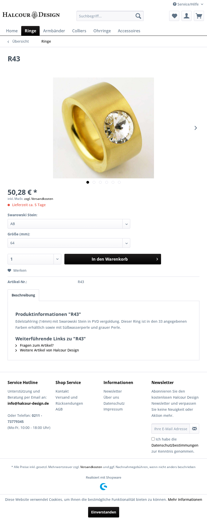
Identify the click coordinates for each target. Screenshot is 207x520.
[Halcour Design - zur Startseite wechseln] (31, 17)
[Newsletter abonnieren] (194, 429)
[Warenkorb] (199, 16)
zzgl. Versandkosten (38, 199)
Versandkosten (91, 467)
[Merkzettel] (174, 16)
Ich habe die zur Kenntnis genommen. (174, 445)
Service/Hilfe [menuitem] (188, 4)
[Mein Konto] (187, 16)
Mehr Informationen (185, 499)
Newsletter (113, 391)
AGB (59, 409)
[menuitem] (110, 16)
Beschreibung (23, 295)
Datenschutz (114, 403)
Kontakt (62, 391)
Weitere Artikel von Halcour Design (49, 350)
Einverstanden (103, 512)
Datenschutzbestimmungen (174, 445)
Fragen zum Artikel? (36, 345)
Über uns (111, 397)
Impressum (113, 409)
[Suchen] (138, 16)
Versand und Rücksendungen (69, 400)
